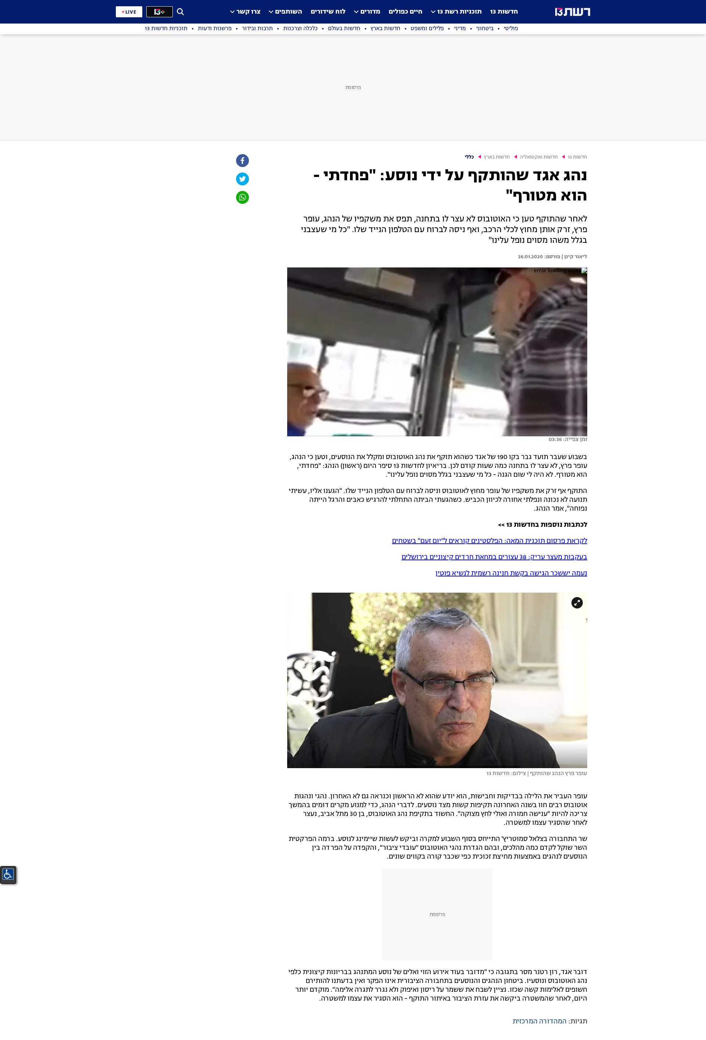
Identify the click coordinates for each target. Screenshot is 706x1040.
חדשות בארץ (497, 157)
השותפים (288, 12)
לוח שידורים (328, 12)
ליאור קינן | (573, 256)
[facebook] (242, 160)
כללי (469, 157)
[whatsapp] (242, 197)
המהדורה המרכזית (540, 1021)
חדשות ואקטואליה (539, 157)
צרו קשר (248, 12)
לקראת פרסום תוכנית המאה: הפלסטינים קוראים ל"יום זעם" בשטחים (489, 541)
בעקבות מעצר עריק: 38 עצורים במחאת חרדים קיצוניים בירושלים (494, 557)
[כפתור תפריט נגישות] (8, 874)
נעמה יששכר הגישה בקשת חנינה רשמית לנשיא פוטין (511, 573)
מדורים (370, 12)
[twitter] (242, 179)
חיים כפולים (405, 12)
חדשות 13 (504, 12)
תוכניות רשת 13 (459, 12)
